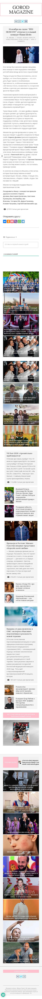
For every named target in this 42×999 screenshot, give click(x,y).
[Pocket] (12, 221)
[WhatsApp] (19, 221)
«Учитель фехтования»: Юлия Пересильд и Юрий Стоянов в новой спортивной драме (20, 353)
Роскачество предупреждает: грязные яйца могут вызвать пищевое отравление (25, 690)
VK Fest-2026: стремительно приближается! (19, 454)
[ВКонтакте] (4, 221)
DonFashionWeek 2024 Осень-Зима (21, 832)
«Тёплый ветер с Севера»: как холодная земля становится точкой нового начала (20, 399)
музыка (25, 37)
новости (32, 37)
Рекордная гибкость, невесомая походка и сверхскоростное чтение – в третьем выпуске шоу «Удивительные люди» (21, 331)
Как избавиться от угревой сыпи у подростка (21, 853)
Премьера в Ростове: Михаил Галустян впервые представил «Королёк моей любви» (21, 545)
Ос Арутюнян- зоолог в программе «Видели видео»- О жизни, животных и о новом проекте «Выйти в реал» (21, 873)
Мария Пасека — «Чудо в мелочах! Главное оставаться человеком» (21, 939)
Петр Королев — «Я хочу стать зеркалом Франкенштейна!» (21, 960)
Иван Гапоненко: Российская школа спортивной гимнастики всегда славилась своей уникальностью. (21, 809)
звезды (11, 37)
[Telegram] (23, 221)
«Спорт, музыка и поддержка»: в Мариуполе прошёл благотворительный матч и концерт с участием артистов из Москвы (21, 309)
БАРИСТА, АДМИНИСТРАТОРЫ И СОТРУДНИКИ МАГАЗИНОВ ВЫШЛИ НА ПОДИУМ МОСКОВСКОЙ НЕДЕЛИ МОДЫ (21, 787)
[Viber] (15, 221)
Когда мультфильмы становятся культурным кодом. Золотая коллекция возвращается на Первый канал (20, 442)
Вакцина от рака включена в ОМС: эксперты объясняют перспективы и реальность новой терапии (20, 632)
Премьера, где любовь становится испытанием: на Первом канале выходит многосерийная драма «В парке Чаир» (21, 421)
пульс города (23, 39)
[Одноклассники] (8, 221)
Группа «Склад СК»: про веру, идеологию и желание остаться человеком (25, 587)
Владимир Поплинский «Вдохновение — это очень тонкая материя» (25, 598)
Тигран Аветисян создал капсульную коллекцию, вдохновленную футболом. (21, 917)
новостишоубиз (12, 39)
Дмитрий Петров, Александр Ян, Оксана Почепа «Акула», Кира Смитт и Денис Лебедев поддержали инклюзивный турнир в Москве (20, 288)
